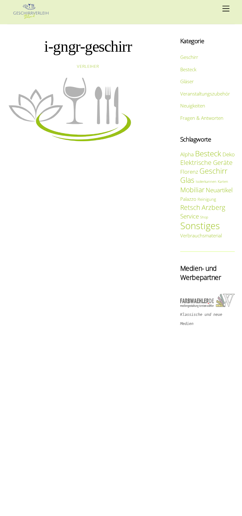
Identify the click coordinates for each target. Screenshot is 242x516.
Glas (187, 180)
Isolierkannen (206, 181)
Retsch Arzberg (202, 207)
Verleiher (88, 66)
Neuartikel (219, 190)
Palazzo (188, 199)
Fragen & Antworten (201, 118)
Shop (204, 217)
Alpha (187, 154)
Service (189, 216)
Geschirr (189, 57)
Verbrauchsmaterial (201, 235)
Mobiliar (192, 189)
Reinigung (207, 199)
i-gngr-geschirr (88, 46)
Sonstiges (200, 225)
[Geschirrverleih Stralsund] (31, 16)
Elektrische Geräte (206, 162)
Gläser (187, 81)
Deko (228, 154)
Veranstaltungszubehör (205, 93)
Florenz (189, 171)
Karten (223, 181)
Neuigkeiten (192, 105)
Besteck (188, 69)
